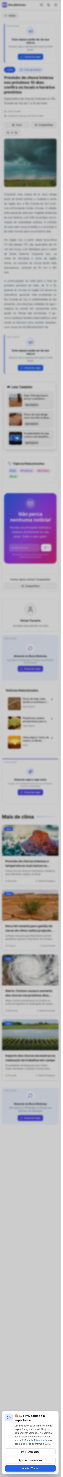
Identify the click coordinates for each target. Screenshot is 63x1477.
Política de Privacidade (34, 1440)
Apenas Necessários (30, 1460)
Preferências (32, 1451)
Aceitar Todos (30, 1468)
